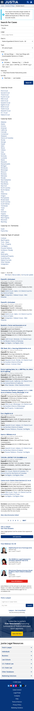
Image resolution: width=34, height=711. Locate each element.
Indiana (3, 150)
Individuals (6, 652)
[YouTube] (11, 686)
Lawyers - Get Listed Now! (17, 610)
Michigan (4, 166)
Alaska (3, 124)
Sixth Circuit (4, 101)
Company (17, 696)
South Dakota (5, 204)
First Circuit (4, 91)
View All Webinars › (17, 581)
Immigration (4, 264)
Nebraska (4, 176)
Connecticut (4, 134)
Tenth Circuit (5, 109)
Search (28, 83)
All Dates (7, 62)
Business (5, 656)
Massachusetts (5, 164)
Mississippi (4, 170)
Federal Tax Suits (6, 260)
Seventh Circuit (5, 103)
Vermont (3, 212)
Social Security (5, 258)
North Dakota (5, 190)
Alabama (3, 122)
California (4, 130)
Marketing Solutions (9, 676)
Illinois (3, 148)
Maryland (4, 162)
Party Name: (4, 25)
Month (26, 62)
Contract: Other (16, 364)
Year (7, 64)
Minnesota (4, 168)
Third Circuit (4, 95)
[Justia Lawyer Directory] (25, 686)
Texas (3, 208)
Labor (3, 252)
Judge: (3, 32)
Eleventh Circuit (5, 111)
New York (4, 186)
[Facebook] (13, 686)
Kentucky (4, 156)
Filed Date (7, 78)
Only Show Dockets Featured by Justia (14, 73)
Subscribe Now (17, 634)
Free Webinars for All (8, 544)
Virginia (3, 214)
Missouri (3, 172)
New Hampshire (6, 180)
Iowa (2, 152)
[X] (23, 686)
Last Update (16, 78)
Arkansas (4, 128)
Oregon (3, 196)
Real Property (5, 240)
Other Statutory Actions (22, 385)
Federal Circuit (5, 115)
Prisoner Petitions (6, 248)
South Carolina (5, 202)
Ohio (2, 192)
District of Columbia (7, 138)
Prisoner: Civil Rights (23, 429)
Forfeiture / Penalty (7, 250)
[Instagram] (16, 686)
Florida (3, 140)
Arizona (3, 126)
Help (17, 699)
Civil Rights (4, 246)
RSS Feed (8, 275)
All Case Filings (8, 54)
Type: (2, 45)
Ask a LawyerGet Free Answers (7, 527)
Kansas (3, 154)
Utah (2, 210)
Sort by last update (27, 275)
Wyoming (4, 222)
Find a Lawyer (6, 598)
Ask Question (17, 536)
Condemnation (19, 408)
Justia (19, 682)
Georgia (3, 142)
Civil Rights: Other (18, 343)
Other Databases (8, 672)
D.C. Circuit (4, 113)
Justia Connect (17, 690)
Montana (4, 174)
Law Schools (6, 660)
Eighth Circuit (5, 105)
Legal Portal (17, 693)
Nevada (3, 178)
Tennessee (4, 206)
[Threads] (18, 686)
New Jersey (4, 182)
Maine (3, 160)
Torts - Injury (5, 242)
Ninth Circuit (5, 107)
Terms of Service (17, 702)
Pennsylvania (5, 198)
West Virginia (5, 218)
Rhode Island (5, 200)
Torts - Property (6, 244)
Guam (2, 229)
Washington (4, 216)
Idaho (2, 146)
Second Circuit (5, 93)
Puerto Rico (4, 231)
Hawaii (3, 144)
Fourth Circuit (5, 97)
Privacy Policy (17, 705)
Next (24, 520)
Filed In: (3, 38)
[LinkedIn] (9, 686)
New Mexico (4, 184)
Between (15, 62)
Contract (3, 238)
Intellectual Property (7, 256)
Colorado (4, 132)
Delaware (4, 136)
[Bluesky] (21, 686)
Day (19, 62)
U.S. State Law (7, 668)
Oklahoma (4, 194)
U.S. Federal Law (7, 664)
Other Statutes (5, 262)
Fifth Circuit (4, 99)
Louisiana (4, 158)
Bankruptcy (4, 254)
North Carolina (5, 188)
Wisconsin (4, 220)
